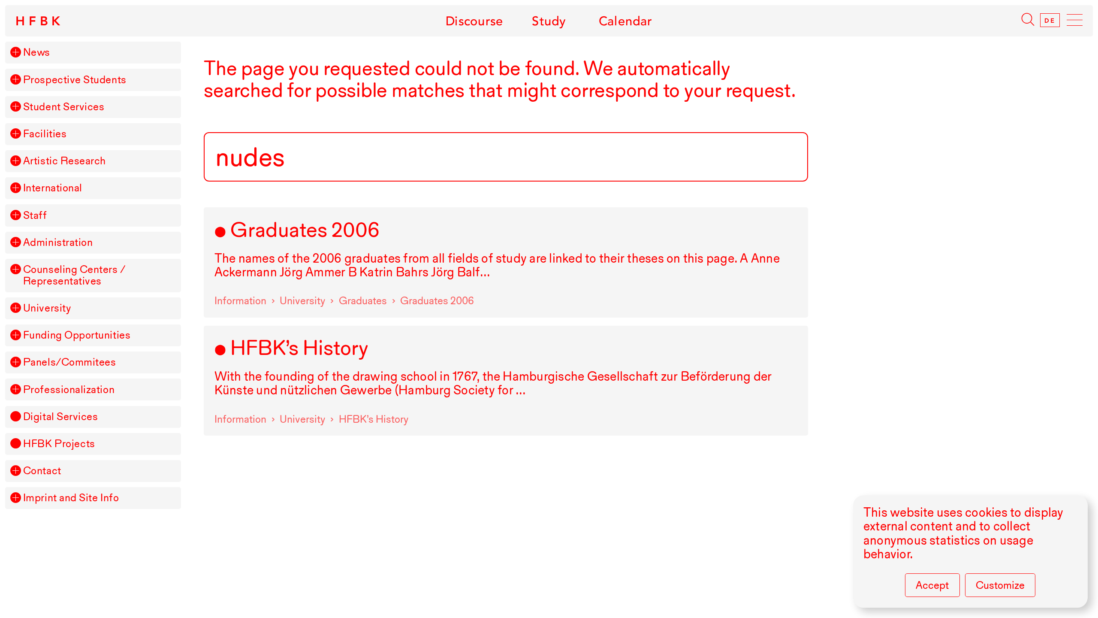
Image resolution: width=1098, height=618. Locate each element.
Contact (42, 471)
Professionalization (69, 390)
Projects (59, 444)
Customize (1000, 585)
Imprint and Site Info (71, 498)
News (36, 52)
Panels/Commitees (69, 362)
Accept (932, 585)
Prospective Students (75, 80)
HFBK (39, 21)
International (52, 188)
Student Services (64, 107)
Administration (58, 242)
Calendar (625, 20)
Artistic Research (64, 161)
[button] (15, 52)
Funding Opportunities (76, 335)
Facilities (44, 134)
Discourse (474, 20)
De (1049, 20)
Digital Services (60, 417)
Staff (35, 215)
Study (549, 20)
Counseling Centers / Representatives (74, 275)
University (47, 308)
